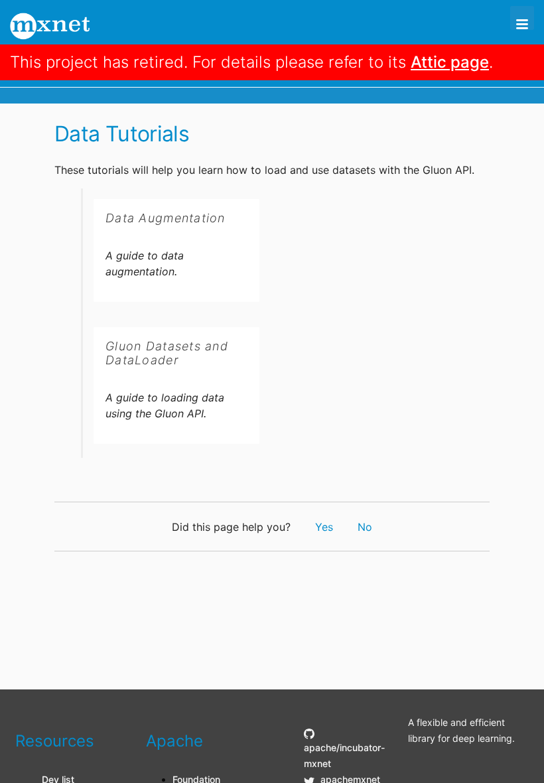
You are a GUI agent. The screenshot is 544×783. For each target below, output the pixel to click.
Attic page (450, 62)
